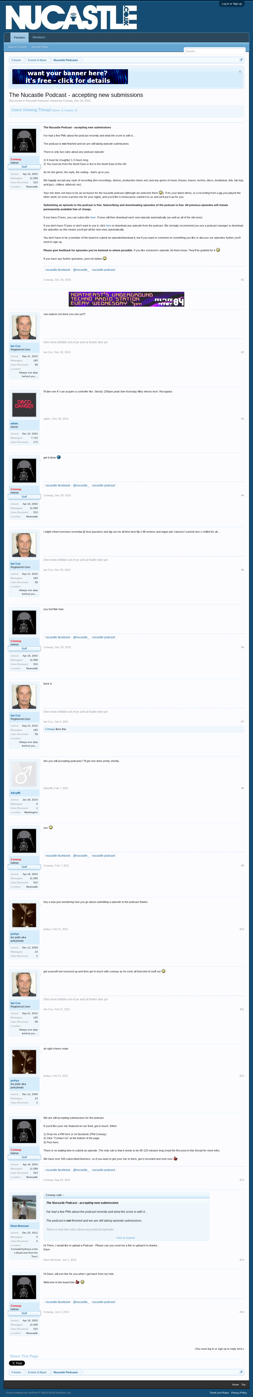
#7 (242, 721)
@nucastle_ (81, 270)
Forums (19, 37)
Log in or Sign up (232, 3)
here (93, 217)
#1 (242, 279)
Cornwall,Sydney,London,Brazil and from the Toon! (24, 1253)
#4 (242, 495)
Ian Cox (16, 345)
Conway (68, 100)
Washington (31, 812)
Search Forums (17, 47)
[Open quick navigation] (241, 60)
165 (35, 360)
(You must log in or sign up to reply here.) (219, 1348)
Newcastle (32, 186)
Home (235, 1384)
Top (243, 1384)
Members (39, 37)
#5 (242, 569)
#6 (242, 647)
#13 (242, 1179)
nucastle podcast (103, 270)
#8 (242, 788)
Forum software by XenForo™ (38, 1392)
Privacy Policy (239, 1392)
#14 (242, 1259)
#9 (242, 865)
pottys (15, 933)
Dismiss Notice (240, 71)
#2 (242, 352)
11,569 (34, 178)
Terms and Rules (219, 1392)
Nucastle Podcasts (37, 100)
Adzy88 (15, 792)
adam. (15, 423)
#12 (242, 1075)
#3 (242, 418)
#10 (242, 929)
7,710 (34, 437)
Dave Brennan (20, 1225)
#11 (242, 1009)
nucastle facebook (58, 270)
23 (36, 951)
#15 (242, 1311)
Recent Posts (40, 47)
